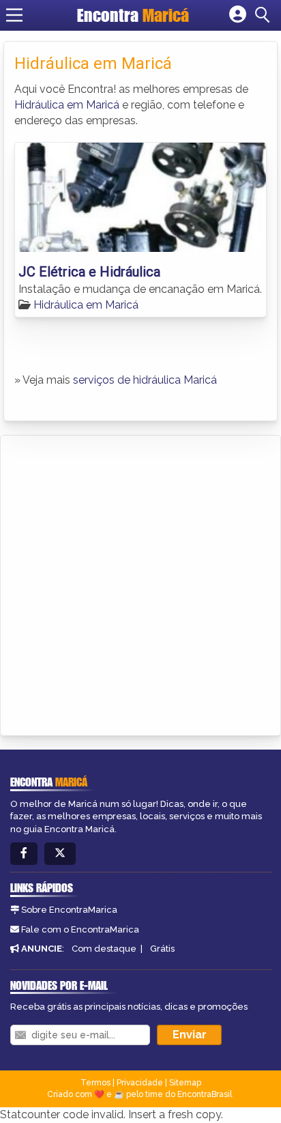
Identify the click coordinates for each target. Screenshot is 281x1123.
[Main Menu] (14, 15)
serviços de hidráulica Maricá (145, 379)
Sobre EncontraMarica (69, 910)
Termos (95, 1083)
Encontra (133, 15)
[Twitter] (60, 853)
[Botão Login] (237, 15)
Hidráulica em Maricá (66, 104)
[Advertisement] (140, 583)
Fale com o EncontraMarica (80, 929)
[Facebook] (24, 853)
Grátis (162, 948)
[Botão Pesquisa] (264, 15)
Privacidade (140, 1083)
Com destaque (104, 948)
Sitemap (185, 1083)
